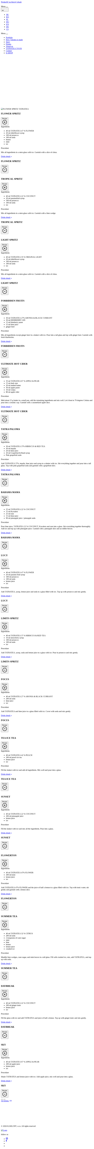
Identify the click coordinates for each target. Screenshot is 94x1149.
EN (7, 24)
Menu (3, 6)
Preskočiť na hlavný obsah (11, 2)
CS (7, 29)
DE (7, 27)
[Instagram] (7, 1139)
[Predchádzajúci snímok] (4, 1099)
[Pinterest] (7, 1146)
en (3, 10)
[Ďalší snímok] (2, 1099)
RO (7, 17)
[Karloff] (4, 1130)
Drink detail (6, 156)
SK (7, 15)
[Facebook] (6, 1141)
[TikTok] (7, 1143)
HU (7, 22)
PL (7, 19)
